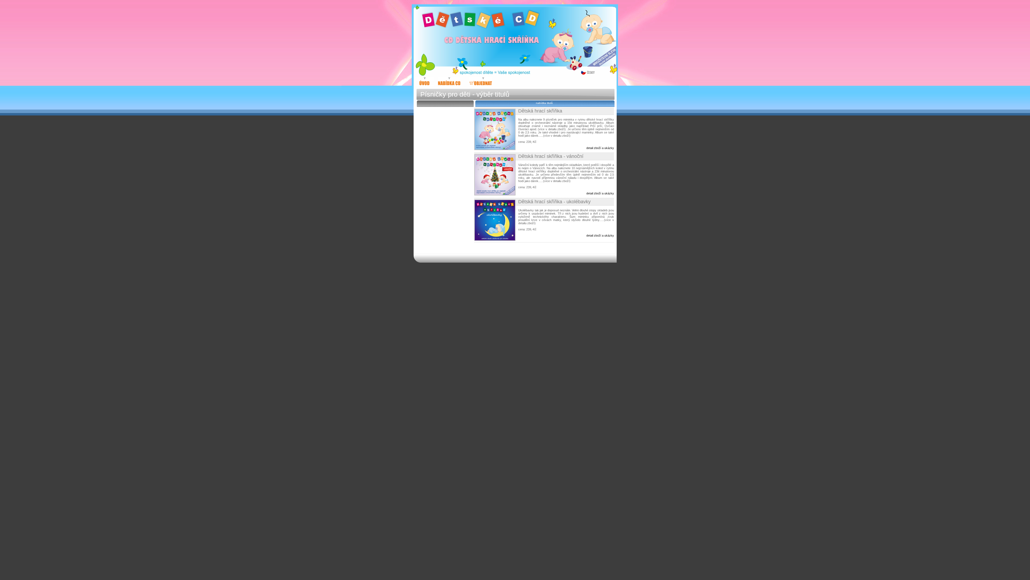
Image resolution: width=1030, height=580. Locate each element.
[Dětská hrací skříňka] (452, 81)
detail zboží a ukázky (600, 148)
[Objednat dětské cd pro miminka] (480, 81)
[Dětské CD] (424, 81)
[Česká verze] (588, 72)
